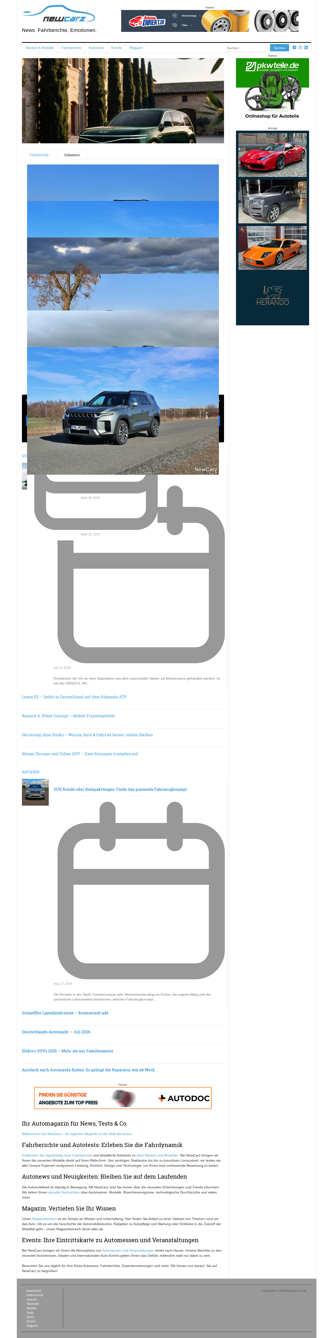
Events (116, 48)
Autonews (96, 48)
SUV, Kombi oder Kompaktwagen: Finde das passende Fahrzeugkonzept (120, 789)
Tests (30, 1312)
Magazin (136, 48)
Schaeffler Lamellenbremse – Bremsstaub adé (65, 1012)
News (30, 1317)
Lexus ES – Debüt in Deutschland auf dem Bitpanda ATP (74, 696)
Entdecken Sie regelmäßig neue (47, 1155)
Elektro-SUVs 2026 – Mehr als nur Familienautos (67, 1050)
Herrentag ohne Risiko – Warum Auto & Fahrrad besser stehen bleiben (87, 734)
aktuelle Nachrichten (64, 1192)
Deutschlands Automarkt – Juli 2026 (56, 1031)
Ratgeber (30, 772)
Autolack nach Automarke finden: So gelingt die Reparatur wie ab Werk (88, 1069)
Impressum (34, 1290)
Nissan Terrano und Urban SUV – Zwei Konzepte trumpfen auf (80, 753)
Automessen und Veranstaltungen (128, 1250)
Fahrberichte (71, 48)
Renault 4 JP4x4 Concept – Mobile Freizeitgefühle (68, 715)
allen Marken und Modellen (157, 1155)
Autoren (32, 1299)
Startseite (33, 1304)
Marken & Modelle (40, 48)
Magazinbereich (44, 1219)
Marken (32, 1308)
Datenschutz (35, 1295)
